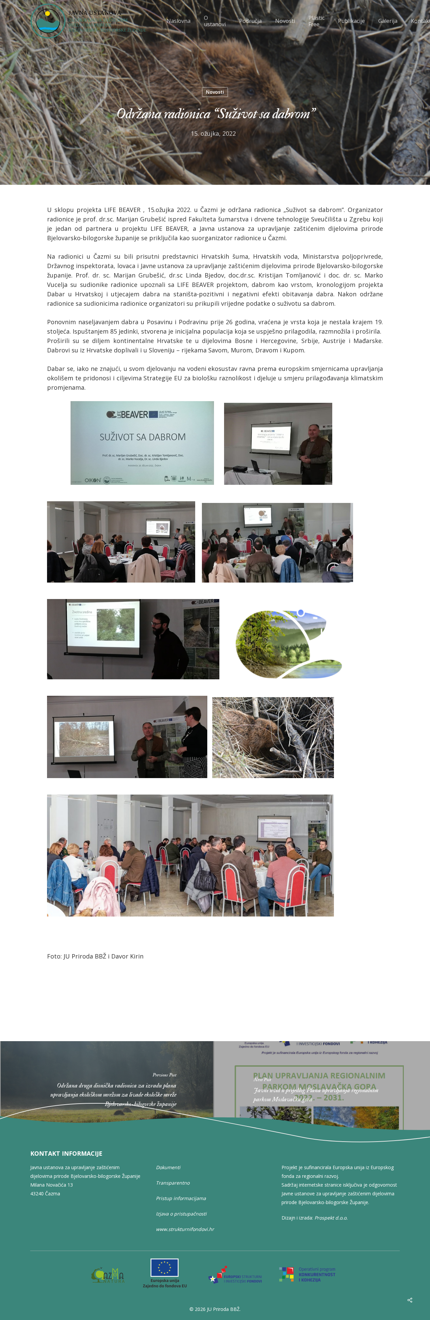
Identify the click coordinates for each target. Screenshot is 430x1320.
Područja (250, 21)
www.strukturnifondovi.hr (185, 1229)
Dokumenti (168, 1167)
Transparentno (172, 1183)
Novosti (285, 21)
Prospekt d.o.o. (331, 1218)
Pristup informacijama (181, 1198)
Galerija (387, 21)
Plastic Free (316, 21)
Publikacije (351, 21)
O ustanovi (215, 21)
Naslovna (178, 21)
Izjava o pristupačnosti (181, 1213)
